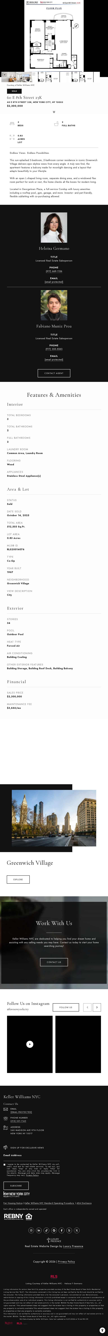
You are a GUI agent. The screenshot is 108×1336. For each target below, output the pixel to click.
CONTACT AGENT (54, 373)
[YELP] (69, 1230)
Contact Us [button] (54, 962)
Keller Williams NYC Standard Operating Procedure (50, 1203)
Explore (18, 879)
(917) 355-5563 (54, 349)
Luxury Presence (73, 1246)
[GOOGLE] (54, 1230)
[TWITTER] (77, 1230)
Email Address (13, 1155)
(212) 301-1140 (18, 1121)
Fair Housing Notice (13, 1203)
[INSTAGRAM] (31, 1230)
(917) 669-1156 (54, 271)
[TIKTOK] (46, 1230)
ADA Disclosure (84, 1203)
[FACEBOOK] (61, 1230)
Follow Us (65, 1007)
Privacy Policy (32, 1175)
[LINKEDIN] (39, 1230)
